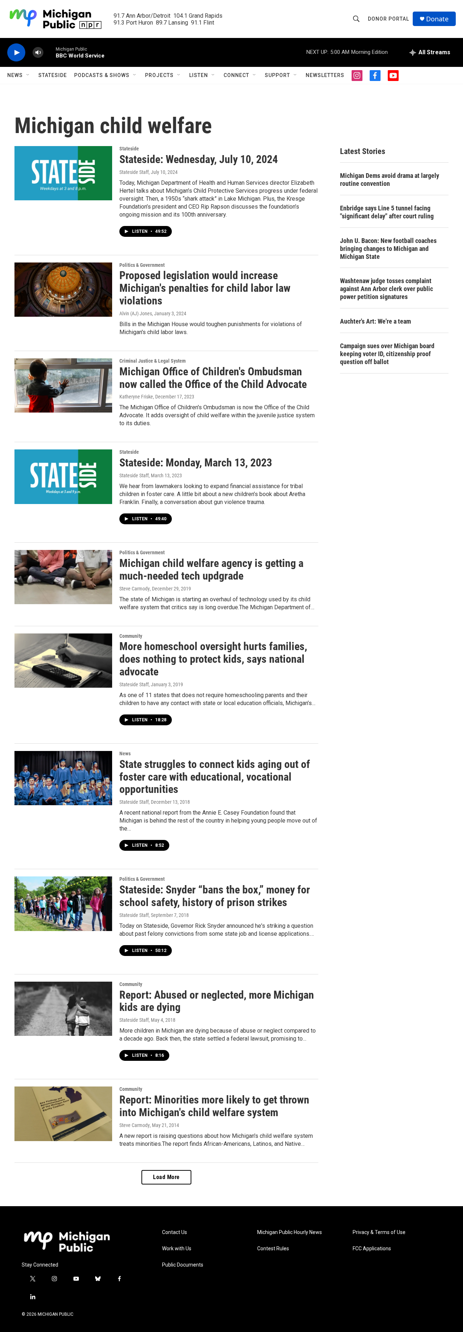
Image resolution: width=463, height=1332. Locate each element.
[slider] (49, 52)
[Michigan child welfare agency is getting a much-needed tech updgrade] (63, 577)
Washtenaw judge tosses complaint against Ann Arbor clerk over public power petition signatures (386, 288)
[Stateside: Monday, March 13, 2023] (63, 476)
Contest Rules (273, 1248)
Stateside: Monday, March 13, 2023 (195, 462)
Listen (198, 75)
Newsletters (325, 75)
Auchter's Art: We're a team (375, 321)
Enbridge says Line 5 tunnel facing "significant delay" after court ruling (387, 212)
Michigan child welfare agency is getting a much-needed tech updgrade (211, 569)
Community (130, 636)
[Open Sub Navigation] (28, 75)
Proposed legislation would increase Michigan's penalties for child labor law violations (204, 288)
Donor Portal (388, 19)
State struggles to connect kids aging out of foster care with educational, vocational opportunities (214, 777)
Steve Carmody (134, 589)
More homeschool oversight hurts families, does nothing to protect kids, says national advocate (213, 659)
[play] (16, 52)
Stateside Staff (134, 172)
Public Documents (182, 1265)
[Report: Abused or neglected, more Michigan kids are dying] (63, 1009)
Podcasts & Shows (101, 75)
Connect (236, 75)
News (15, 75)
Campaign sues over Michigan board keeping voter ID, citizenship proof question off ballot (387, 354)
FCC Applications (372, 1248)
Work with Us (176, 1248)
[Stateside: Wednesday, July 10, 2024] (63, 173)
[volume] (38, 52)
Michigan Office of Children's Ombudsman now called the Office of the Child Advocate (213, 377)
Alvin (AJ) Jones (135, 313)
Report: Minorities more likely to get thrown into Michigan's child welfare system (214, 1106)
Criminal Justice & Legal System (152, 361)
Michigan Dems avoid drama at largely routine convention (389, 179)
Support (277, 75)
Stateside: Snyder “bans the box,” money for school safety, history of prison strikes (214, 896)
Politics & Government (142, 265)
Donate (437, 19)
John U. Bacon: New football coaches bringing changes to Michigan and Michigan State (388, 248)
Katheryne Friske (136, 397)
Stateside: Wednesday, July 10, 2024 (198, 159)
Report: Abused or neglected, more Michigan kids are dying (216, 1001)
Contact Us (174, 1232)
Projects (159, 75)
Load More (166, 1177)
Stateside (52, 75)
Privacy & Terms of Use (379, 1232)
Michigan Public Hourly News (289, 1232)
